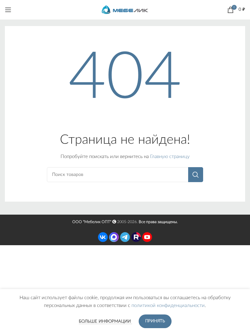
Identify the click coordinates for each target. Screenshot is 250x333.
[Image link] (103, 236)
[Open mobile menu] (8, 9)
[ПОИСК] (195, 174)
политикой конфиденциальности (168, 305)
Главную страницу (170, 156)
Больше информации (105, 321)
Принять (155, 321)
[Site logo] (125, 9)
